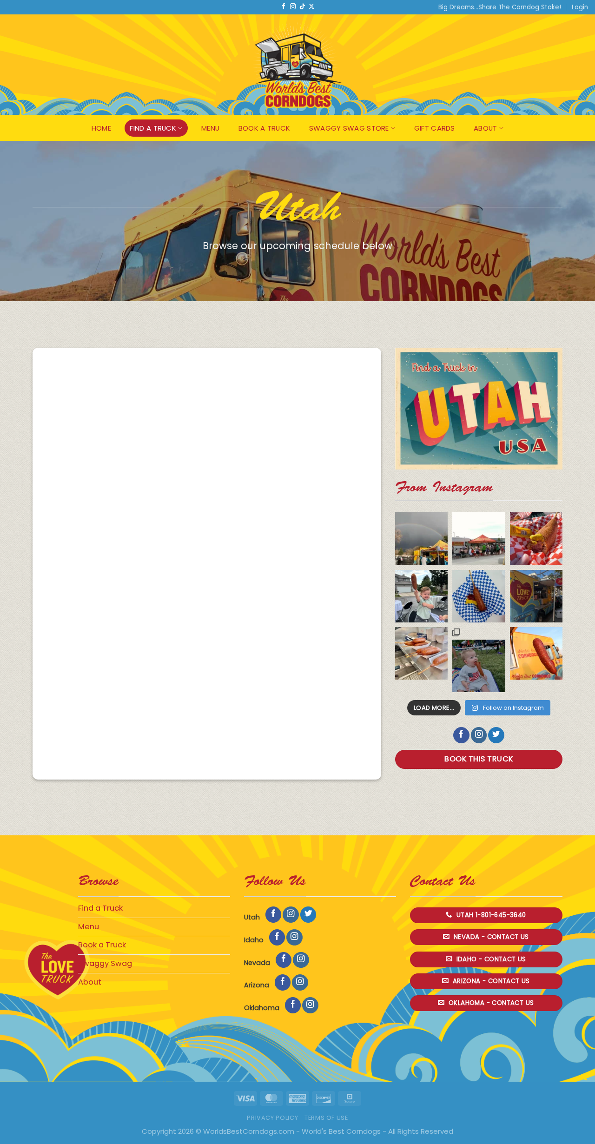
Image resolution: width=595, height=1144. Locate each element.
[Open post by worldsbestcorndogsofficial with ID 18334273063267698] (478, 659)
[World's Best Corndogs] (297, 65)
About (485, 128)
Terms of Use (326, 1118)
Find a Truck (153, 128)
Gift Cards (434, 128)
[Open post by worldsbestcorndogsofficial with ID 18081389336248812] (536, 596)
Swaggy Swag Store (349, 128)
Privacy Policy (272, 1118)
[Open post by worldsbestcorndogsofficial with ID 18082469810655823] (421, 596)
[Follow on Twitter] (496, 735)
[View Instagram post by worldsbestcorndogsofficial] (436, 553)
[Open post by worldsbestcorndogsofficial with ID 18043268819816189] (478, 538)
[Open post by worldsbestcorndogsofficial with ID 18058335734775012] (478, 596)
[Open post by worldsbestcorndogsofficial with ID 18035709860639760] (421, 538)
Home (101, 128)
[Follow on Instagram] (293, 7)
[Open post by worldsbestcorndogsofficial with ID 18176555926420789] (536, 538)
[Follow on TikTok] (302, 7)
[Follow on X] (311, 7)
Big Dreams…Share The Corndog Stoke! (499, 7)
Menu (210, 128)
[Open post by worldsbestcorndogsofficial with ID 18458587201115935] (536, 653)
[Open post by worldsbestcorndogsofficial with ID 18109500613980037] (421, 653)
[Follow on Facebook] (283, 7)
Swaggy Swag (105, 963)
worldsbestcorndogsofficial (421, 526)
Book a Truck (264, 128)
